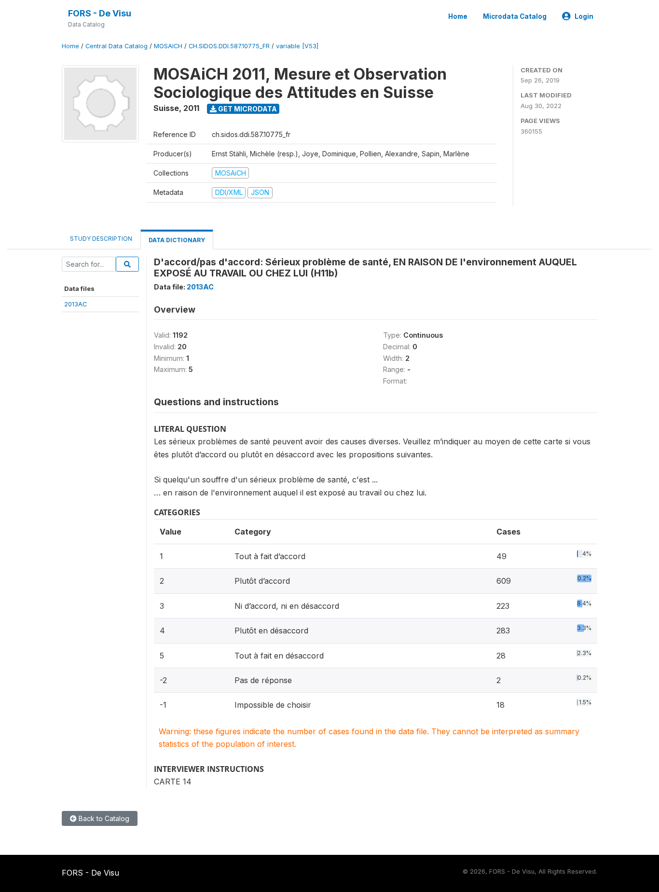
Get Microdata (247, 109)
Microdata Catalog (515, 16)
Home (457, 16)
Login (584, 16)
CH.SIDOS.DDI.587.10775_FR (229, 46)
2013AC (75, 304)
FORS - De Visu (99, 13)
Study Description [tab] (101, 238)
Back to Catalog (103, 818)
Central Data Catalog (116, 46)
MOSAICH (168, 46)
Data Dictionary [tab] (177, 240)
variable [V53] (297, 46)
